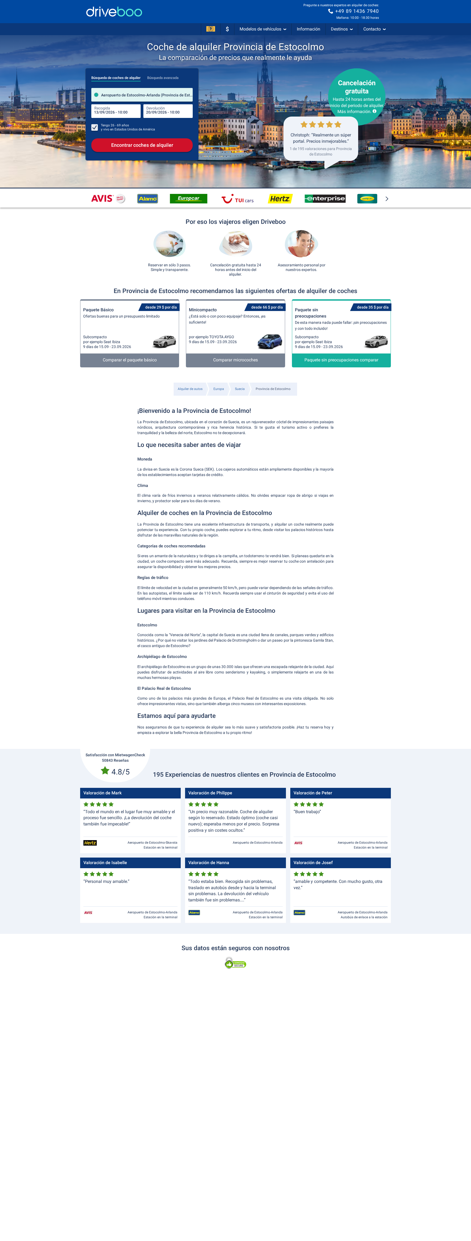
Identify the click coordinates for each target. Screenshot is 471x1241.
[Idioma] (210, 29)
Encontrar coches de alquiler (142, 145)
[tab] (116, 76)
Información (308, 29)
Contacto (372, 29)
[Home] (114, 11)
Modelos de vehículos (260, 29)
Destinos (339, 29)
